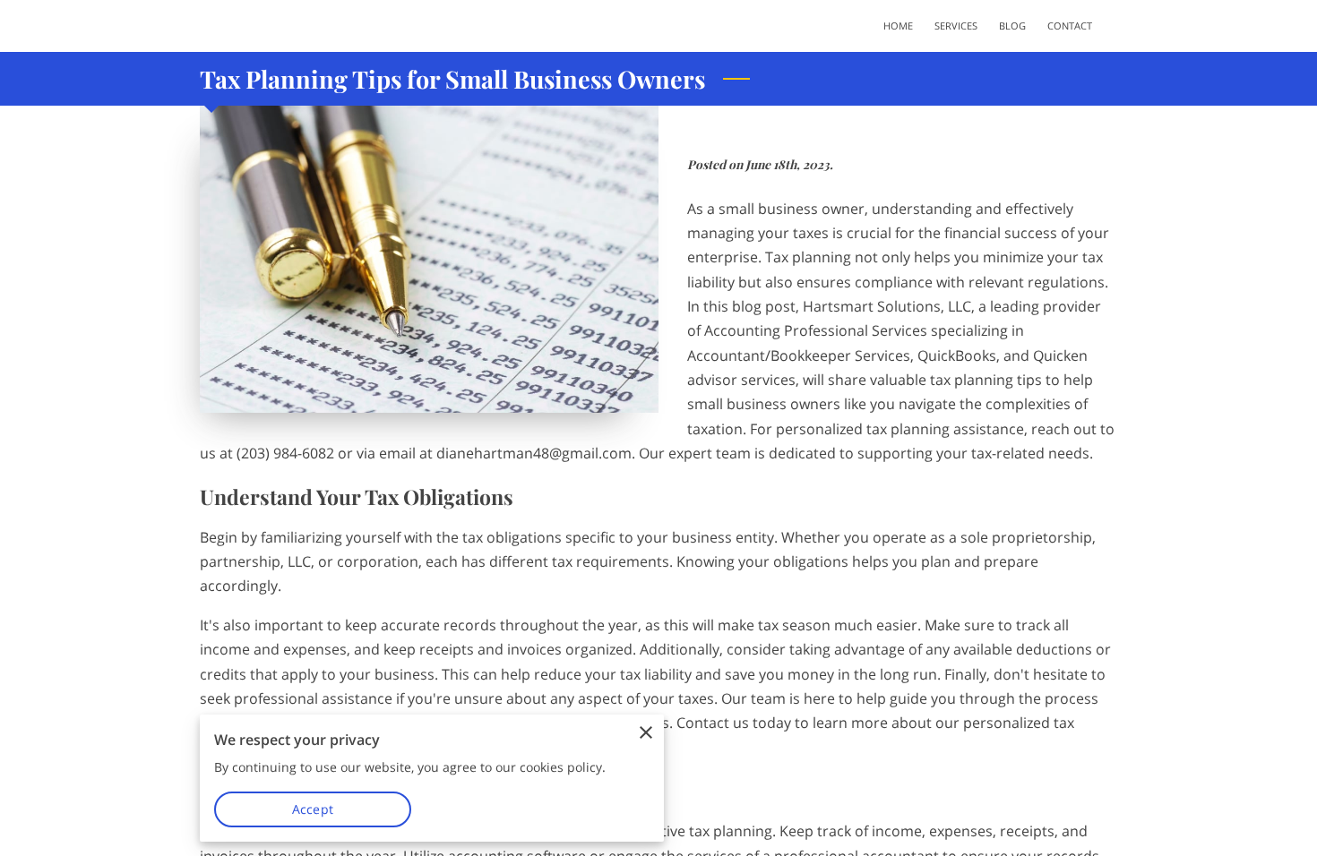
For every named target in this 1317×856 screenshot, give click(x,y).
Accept (312, 808)
